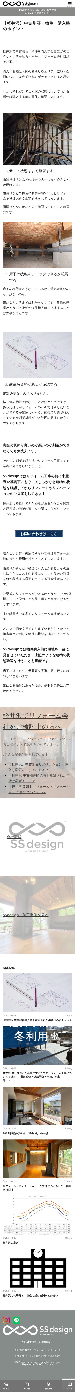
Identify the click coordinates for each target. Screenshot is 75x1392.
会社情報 (14, 836)
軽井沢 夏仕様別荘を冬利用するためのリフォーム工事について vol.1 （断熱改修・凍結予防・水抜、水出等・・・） (37, 1076)
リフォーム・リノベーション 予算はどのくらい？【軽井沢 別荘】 (37, 1187)
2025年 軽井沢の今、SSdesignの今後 (25, 1133)
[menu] (69, 4)
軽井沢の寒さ (11, 1242)
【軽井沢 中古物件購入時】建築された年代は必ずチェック (37, 1020)
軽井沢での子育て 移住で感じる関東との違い (30, 1295)
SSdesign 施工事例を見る (25, 914)
